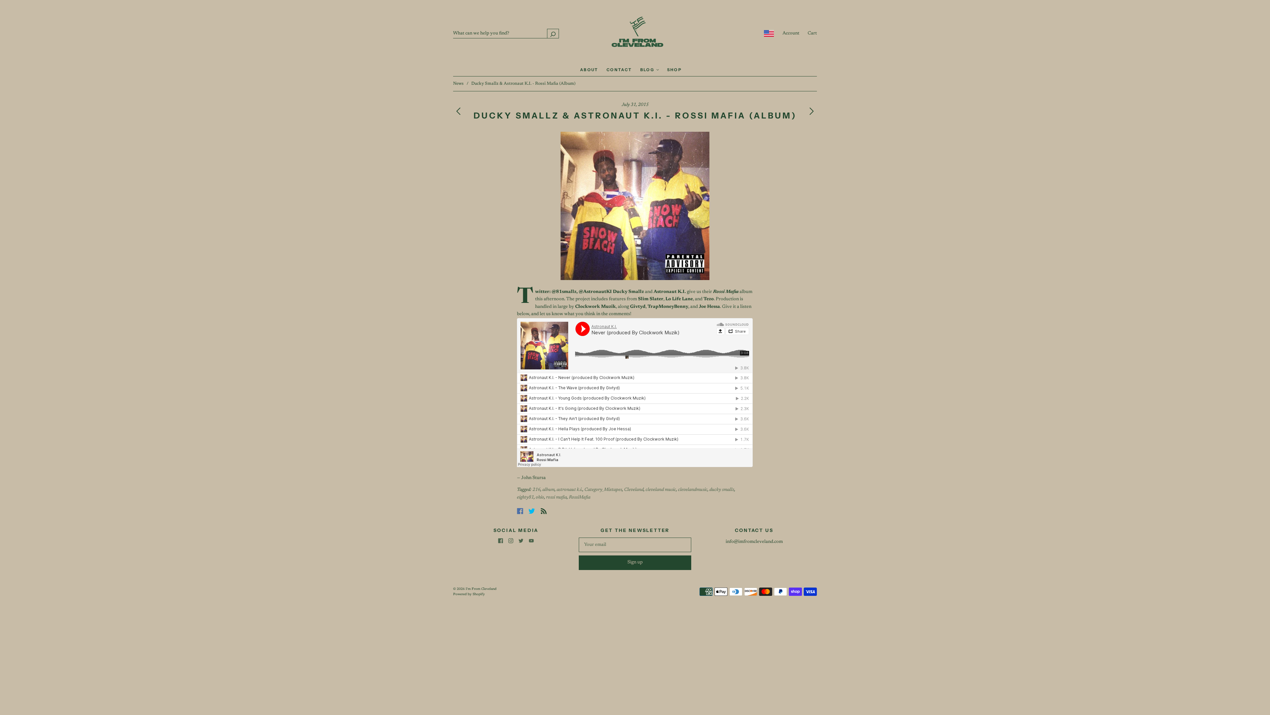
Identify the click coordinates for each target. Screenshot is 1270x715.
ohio (540, 497)
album (548, 490)
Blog (648, 69)
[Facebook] (520, 511)
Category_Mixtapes (603, 490)
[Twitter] (532, 511)
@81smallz (564, 292)
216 (536, 490)
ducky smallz (721, 490)
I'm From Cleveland (481, 589)
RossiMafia (579, 497)
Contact (619, 69)
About (589, 69)
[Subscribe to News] (544, 511)
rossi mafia (556, 497)
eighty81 (525, 497)
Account (791, 33)
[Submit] (553, 33)
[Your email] (635, 545)
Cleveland (634, 490)
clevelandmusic (692, 490)
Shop (674, 69)
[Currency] (769, 33)
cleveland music (661, 490)
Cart (812, 33)
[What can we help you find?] (506, 33)
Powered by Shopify (469, 594)
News (458, 83)
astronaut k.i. (569, 490)
